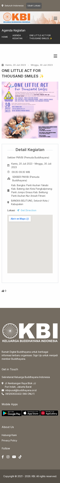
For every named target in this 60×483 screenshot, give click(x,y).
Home (5, 37)
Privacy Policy (9, 440)
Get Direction (28, 210)
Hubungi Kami (9, 435)
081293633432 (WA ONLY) (20, 393)
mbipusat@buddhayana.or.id (20, 390)
